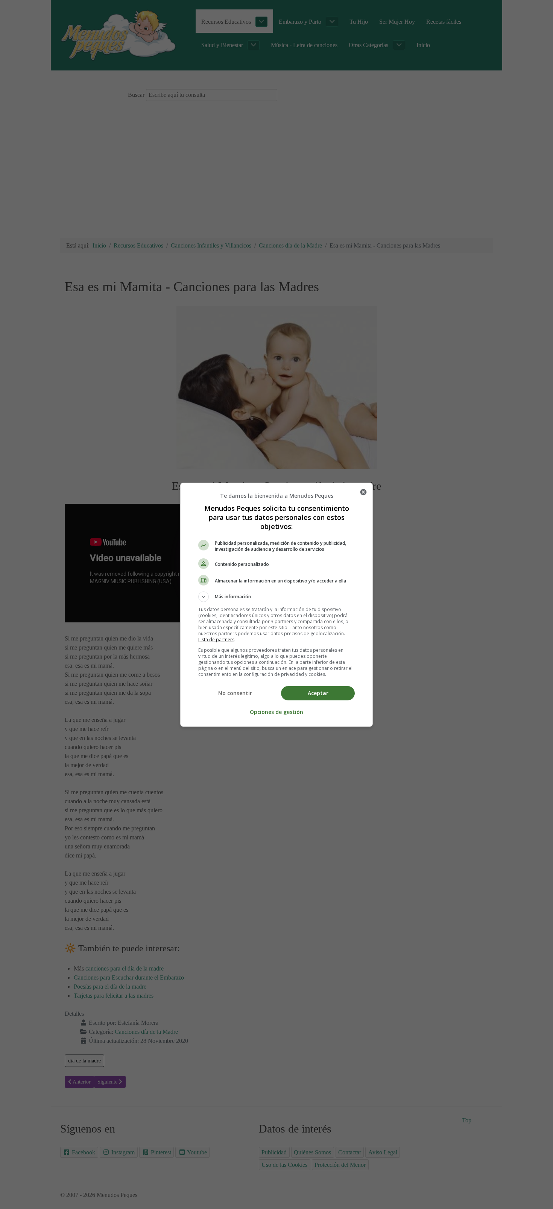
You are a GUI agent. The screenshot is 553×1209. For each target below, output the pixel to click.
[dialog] (276, 605)
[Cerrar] (363, 492)
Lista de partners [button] (216, 639)
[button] (276, 597)
